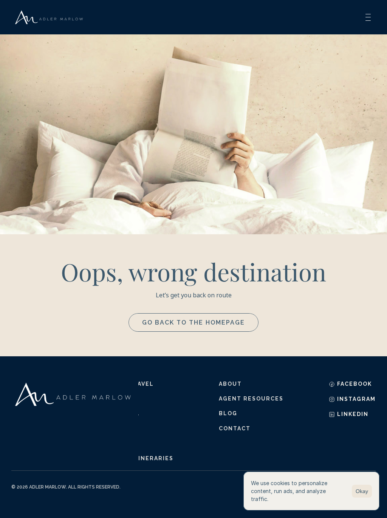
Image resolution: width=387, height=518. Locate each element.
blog (228, 413)
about (230, 384)
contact (235, 428)
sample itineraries (138, 458)
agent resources (251, 399)
